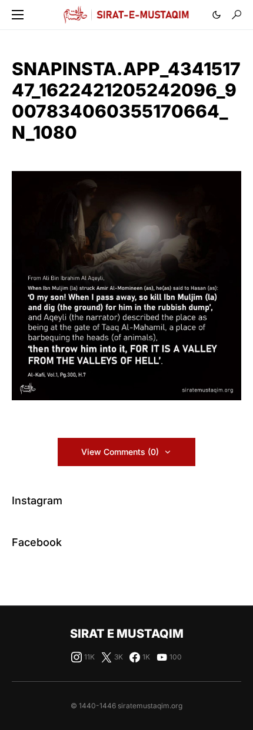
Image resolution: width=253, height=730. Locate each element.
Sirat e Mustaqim (127, 634)
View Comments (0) (120, 452)
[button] (18, 14)
